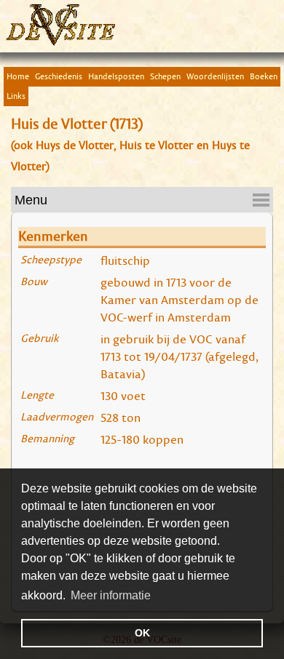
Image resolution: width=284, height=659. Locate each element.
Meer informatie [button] (111, 595)
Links (16, 95)
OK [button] (142, 633)
